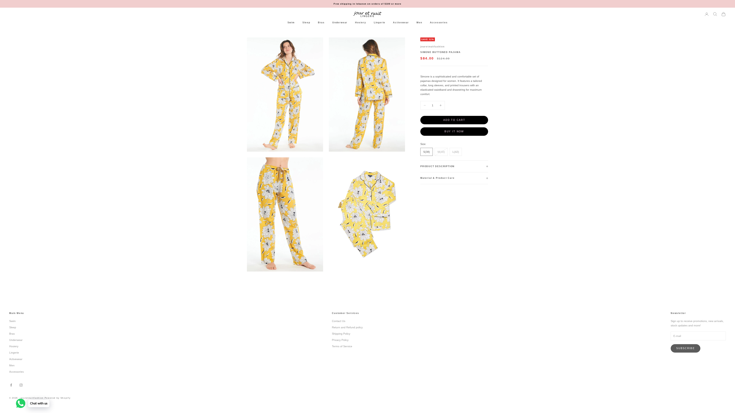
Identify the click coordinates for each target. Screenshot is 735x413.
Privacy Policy (340, 339)
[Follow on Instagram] (21, 385)
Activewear (401, 22)
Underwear (339, 22)
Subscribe (685, 348)
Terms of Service (342, 346)
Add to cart (454, 120)
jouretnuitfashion (432, 46)
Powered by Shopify (58, 398)
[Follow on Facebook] (11, 385)
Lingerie (379, 22)
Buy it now (454, 131)
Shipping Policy (341, 333)
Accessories (439, 22)
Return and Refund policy (347, 327)
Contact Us (338, 321)
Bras (321, 22)
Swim (291, 22)
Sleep (306, 22)
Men (419, 22)
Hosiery (360, 22)
